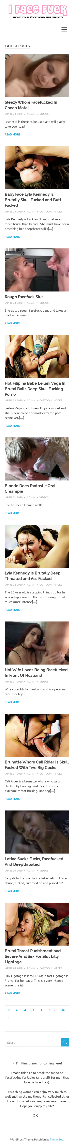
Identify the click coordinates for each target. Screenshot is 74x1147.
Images (57, 211)
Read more (12, 134)
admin (31, 113)
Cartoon (45, 211)
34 (63, 1010)
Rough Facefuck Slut (24, 296)
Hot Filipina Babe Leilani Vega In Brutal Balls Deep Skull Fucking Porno (35, 389)
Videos (44, 113)
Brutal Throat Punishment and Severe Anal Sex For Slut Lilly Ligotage (33, 956)
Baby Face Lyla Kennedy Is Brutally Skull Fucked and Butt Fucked (33, 200)
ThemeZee (56, 1139)
